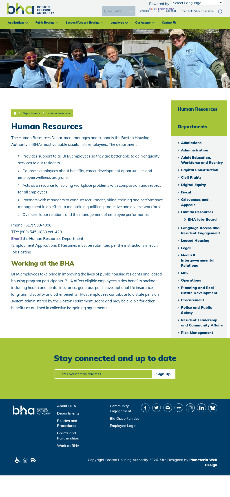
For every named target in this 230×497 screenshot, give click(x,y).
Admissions (191, 142)
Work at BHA (68, 445)
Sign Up (163, 374)
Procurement (192, 300)
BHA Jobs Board (202, 219)
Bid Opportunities (124, 418)
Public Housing (45, 22)
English (144, 10)
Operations (191, 280)
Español (171, 10)
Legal (186, 248)
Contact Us (169, 22)
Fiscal (186, 192)
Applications (16, 22)
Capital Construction (199, 170)
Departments (31, 113)
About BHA (66, 406)
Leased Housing (195, 240)
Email (16, 238)
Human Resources (59, 113)
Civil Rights (191, 177)
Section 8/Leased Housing (83, 22)
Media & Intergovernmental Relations (198, 260)
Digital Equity (193, 184)
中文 (157, 10)
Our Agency (143, 22)
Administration (194, 150)
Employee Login (123, 425)
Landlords (117, 22)
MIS (184, 273)
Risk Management (197, 332)
